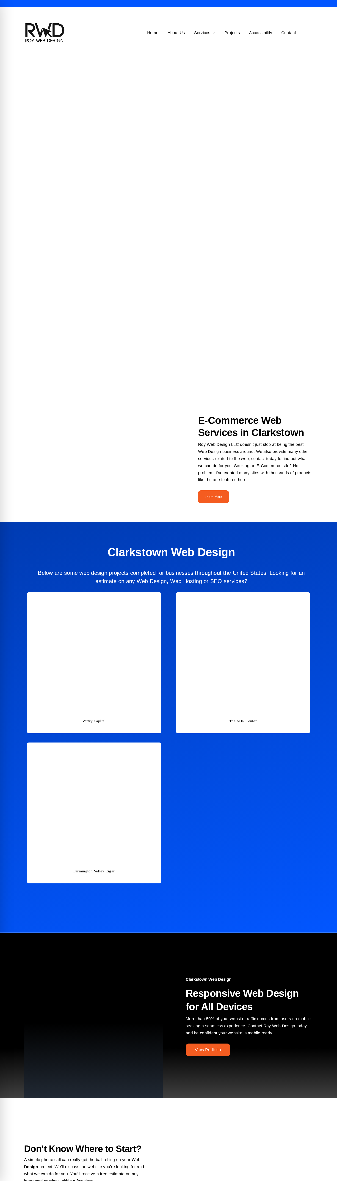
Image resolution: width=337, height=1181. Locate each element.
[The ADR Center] (243, 595)
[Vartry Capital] (94, 595)
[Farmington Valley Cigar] (94, 746)
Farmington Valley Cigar (94, 871)
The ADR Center (243, 721)
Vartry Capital (94, 721)
